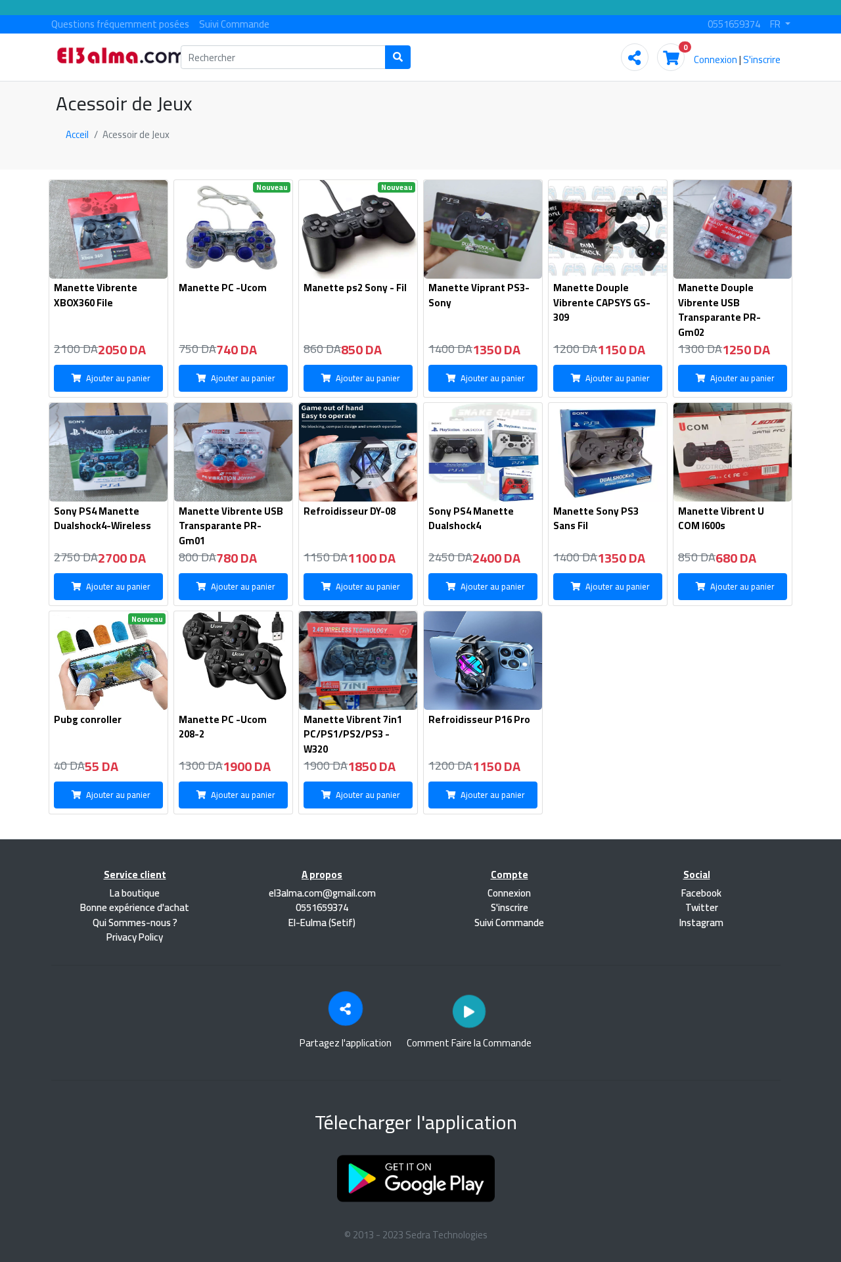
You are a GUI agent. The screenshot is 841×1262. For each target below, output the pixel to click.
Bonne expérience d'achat (134, 907)
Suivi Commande (234, 24)
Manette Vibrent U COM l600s (721, 519)
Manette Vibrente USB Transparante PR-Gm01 (231, 526)
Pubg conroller (88, 719)
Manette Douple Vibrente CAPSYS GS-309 (601, 302)
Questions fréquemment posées (120, 24)
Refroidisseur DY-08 (350, 511)
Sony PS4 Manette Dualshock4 (471, 519)
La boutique (135, 892)
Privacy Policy (134, 937)
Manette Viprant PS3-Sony (479, 295)
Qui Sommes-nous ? (135, 922)
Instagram (700, 922)
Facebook (700, 892)
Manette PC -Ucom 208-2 (223, 727)
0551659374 (734, 24)
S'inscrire (762, 59)
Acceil (77, 134)
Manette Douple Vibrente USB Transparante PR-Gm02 (719, 310)
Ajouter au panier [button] (118, 378)
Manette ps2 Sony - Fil (355, 287)
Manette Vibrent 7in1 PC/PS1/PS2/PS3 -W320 (353, 734)
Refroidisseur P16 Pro (479, 719)
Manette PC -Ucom (223, 287)
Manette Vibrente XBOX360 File (95, 295)
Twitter (700, 907)
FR (776, 24)
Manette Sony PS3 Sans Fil (596, 519)
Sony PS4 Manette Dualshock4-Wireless (102, 519)
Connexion (715, 59)
